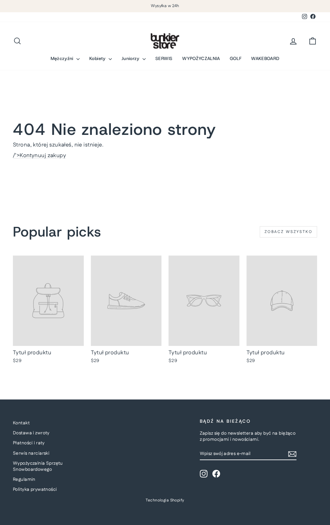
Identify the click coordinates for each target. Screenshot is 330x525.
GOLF (235, 58)
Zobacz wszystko (288, 232)
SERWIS (163, 58)
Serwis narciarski (31, 453)
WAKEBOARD (265, 58)
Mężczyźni (63, 58)
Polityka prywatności (35, 489)
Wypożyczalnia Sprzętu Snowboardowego (38, 466)
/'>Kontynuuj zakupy (39, 155)
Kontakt (21, 423)
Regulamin (24, 479)
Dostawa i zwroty (31, 433)
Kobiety (98, 58)
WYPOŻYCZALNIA (201, 58)
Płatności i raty (29, 443)
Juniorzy (131, 58)
